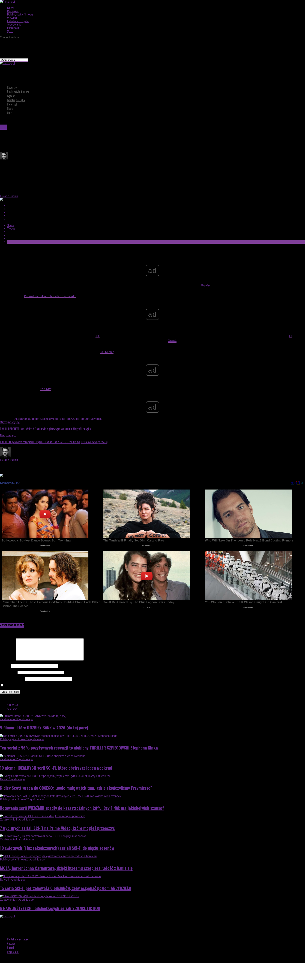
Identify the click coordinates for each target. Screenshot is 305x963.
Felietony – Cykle (18, 21)
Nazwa (5, 665)
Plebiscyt (13, 28)
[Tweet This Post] (156, 209)
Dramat (25, 418)
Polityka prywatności (18, 939)
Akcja (17, 418)
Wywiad (12, 18)
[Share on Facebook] (156, 205)
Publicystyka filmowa (20, 14)
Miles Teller (58, 418)
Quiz (10, 31)
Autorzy (11, 943)
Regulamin (13, 952)
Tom (97, 336)
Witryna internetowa (12, 678)
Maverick (172, 340)
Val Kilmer (106, 352)
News (10, 8)
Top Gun (206, 285)
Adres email (8, 672)
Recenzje (13, 11)
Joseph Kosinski (40, 418)
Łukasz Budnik (9, 196)
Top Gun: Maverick (90, 418)
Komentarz (7, 659)
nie (290, 336)
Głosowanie (14, 24)
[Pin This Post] (156, 212)
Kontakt (11, 948)
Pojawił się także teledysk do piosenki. (50, 296)
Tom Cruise (72, 418)
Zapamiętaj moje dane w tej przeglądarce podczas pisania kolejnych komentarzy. (53, 685)
